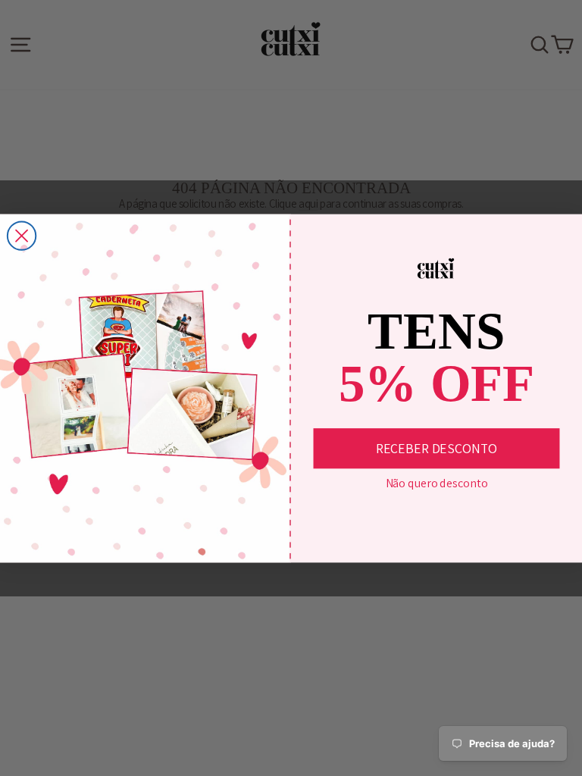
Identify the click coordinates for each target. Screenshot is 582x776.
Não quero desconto (437, 483)
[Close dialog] (22, 235)
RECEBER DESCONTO (436, 448)
